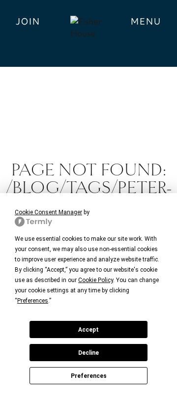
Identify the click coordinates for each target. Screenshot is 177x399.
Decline (88, 352)
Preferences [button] (32, 300)
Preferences (89, 375)
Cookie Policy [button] (95, 280)
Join (28, 21)
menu (146, 21)
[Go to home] (88, 33)
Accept (88, 329)
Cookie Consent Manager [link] (48, 212)
